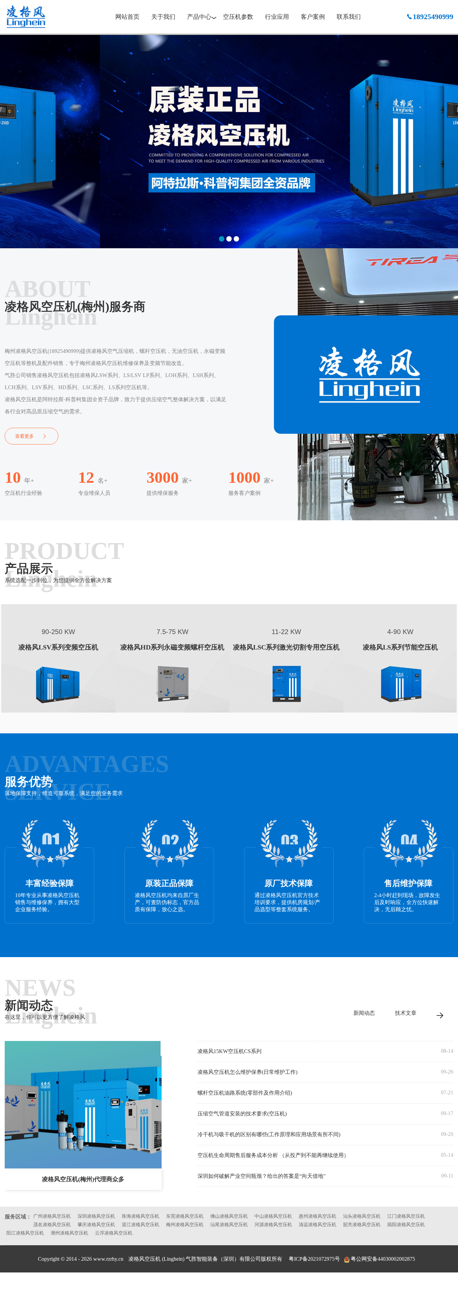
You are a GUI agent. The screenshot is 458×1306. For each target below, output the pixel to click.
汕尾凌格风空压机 (229, 1224)
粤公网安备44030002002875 (383, 1259)
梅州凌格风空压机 (36, 17)
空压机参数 (238, 16)
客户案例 (313, 16)
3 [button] (236, 239)
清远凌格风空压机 (317, 1224)
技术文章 (405, 1013)
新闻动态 (364, 1013)
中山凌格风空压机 (273, 1216)
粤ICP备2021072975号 (314, 1259)
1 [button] (221, 239)
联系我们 (349, 16)
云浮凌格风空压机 (113, 1233)
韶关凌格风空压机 (362, 1224)
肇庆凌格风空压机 (96, 1224)
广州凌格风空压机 (52, 1216)
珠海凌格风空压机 (140, 1216)
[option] (229, 141)
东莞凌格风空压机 (185, 1216)
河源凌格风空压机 (273, 1224)
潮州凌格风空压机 (69, 1233)
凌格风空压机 (145, 1259)
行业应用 (277, 16)
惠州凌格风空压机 (317, 1216)
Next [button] (448, 137)
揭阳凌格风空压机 (406, 1224)
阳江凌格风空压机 (25, 1233)
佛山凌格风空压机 (229, 1216)
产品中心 (199, 16)
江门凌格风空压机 (406, 1216)
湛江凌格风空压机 (140, 1224)
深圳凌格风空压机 (96, 1216)
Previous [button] (10, 137)
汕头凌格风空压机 (362, 1216)
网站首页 (127, 16)
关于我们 (163, 16)
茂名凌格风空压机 (52, 1224)
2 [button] (229, 239)
